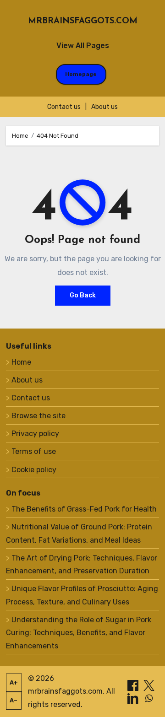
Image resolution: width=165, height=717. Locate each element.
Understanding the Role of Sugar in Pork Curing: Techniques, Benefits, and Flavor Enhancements (78, 632)
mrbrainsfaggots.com (83, 21)
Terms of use (33, 451)
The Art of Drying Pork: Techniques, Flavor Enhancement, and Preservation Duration (81, 564)
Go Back (83, 295)
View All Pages (82, 45)
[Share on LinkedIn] (133, 698)
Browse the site (38, 415)
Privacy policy (35, 433)
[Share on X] (148, 684)
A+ (14, 682)
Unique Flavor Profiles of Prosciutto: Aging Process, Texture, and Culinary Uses (82, 595)
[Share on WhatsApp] (148, 698)
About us (104, 107)
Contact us (64, 107)
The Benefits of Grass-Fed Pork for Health (84, 509)
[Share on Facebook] (133, 684)
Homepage (81, 74)
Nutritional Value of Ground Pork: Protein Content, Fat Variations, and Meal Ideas (79, 533)
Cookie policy (33, 469)
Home (21, 362)
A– (13, 700)
